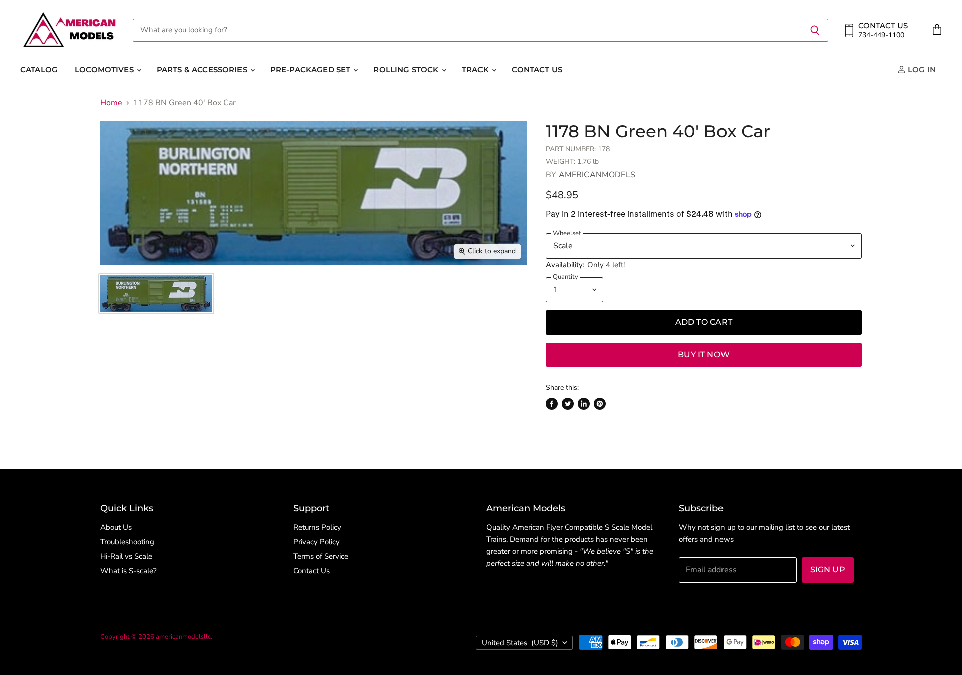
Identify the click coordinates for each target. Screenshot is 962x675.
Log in (921, 69)
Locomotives (105, 69)
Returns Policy (317, 527)
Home (111, 102)
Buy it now (704, 354)
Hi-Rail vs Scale (126, 556)
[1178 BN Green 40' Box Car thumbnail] (156, 293)
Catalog (39, 69)
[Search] (815, 30)
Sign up (827, 569)
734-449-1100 (881, 35)
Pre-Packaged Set (311, 69)
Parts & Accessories (203, 69)
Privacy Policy (316, 542)
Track (476, 69)
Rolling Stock (406, 69)
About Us (116, 527)
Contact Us (537, 69)
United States (520, 643)
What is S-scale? (128, 571)
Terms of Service (320, 556)
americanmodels (597, 174)
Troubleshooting (127, 542)
